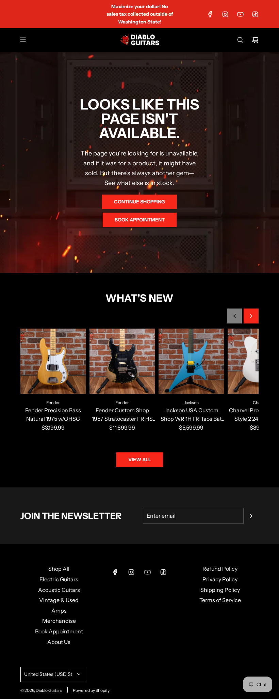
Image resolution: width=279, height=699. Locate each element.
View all (139, 459)
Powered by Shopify (91, 690)
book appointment (140, 220)
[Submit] (251, 516)
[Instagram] (225, 14)
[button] (234, 316)
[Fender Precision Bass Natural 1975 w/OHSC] (53, 361)
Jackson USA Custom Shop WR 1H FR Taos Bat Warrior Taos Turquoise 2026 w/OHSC (191, 415)
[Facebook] (210, 14)
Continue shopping (139, 202)
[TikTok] (255, 14)
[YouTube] (240, 14)
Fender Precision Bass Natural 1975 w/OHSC (53, 414)
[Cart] (255, 39)
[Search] (240, 39)
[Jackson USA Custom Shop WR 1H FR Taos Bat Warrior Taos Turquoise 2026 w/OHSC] (191, 361)
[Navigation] (22, 39)
